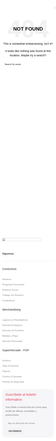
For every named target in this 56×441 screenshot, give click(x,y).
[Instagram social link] (22, 253)
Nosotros (6, 279)
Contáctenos (8, 300)
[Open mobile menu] (3, 3)
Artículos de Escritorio (13, 330)
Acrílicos (6, 360)
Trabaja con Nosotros (12, 295)
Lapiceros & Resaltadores (15, 320)
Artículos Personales (12, 341)
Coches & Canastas (12, 376)
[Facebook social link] (17, 253)
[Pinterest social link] (28, 253)
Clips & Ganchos (10, 366)
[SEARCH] (55, 7)
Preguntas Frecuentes (13, 284)
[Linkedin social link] (33, 253)
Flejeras (6, 371)
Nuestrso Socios (10, 290)
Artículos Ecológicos (12, 325)
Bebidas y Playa (10, 336)
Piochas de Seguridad (13, 382)
